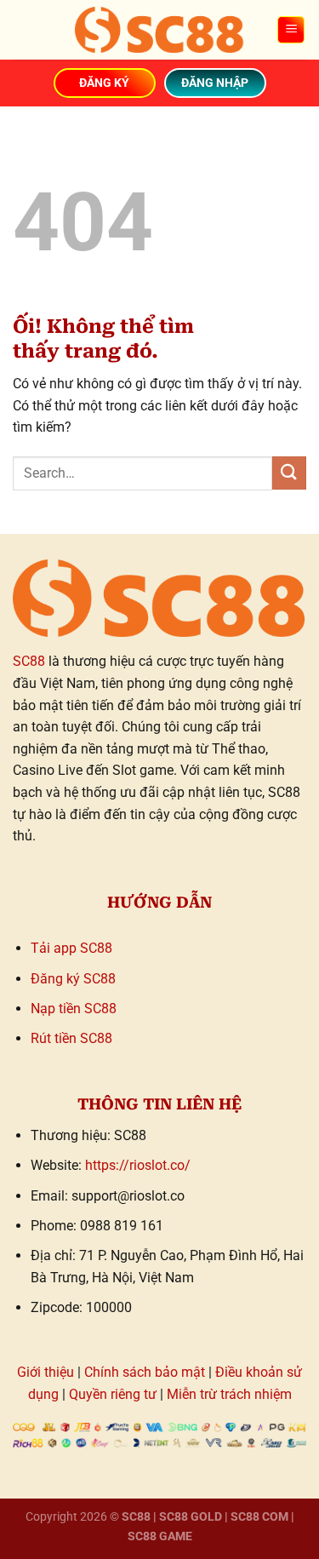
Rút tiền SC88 (71, 1038)
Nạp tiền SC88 (74, 1008)
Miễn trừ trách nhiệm (229, 1394)
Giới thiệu (45, 1372)
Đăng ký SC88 (73, 979)
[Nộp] (289, 473)
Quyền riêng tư (113, 1394)
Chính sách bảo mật (144, 1372)
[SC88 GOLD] (160, 29)
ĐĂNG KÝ (104, 82)
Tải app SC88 (71, 948)
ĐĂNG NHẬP (214, 82)
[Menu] (291, 30)
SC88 (29, 661)
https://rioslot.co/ (138, 1165)
